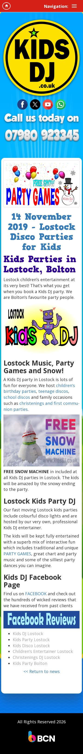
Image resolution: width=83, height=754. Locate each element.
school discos (16, 397)
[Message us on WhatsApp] (60, 104)
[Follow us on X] (35, 104)
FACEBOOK (36, 593)
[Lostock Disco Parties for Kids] (41, 183)
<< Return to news (42, 671)
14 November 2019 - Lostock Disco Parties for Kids (41, 231)
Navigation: (56, 6)
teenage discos (53, 391)
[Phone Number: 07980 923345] (41, 136)
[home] (6, 6)
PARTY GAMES (17, 553)
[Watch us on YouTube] (48, 104)
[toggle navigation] (74, 6)
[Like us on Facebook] (22, 104)
